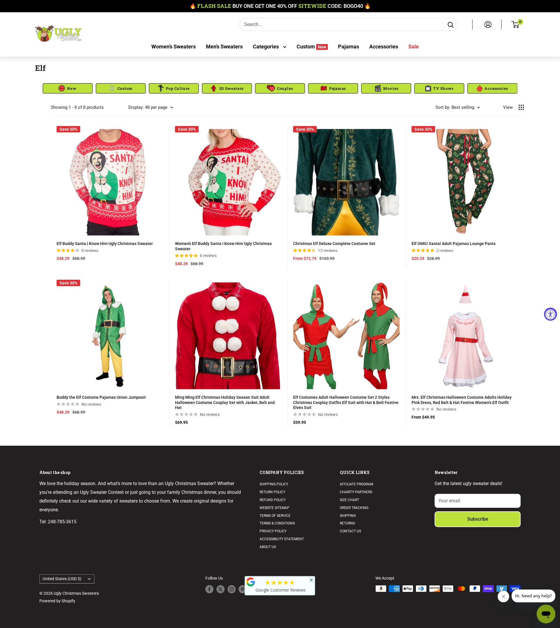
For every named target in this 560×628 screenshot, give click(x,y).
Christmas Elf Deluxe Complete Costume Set (334, 243)
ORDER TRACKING (354, 508)
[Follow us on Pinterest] (243, 589)
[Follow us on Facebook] (209, 589)
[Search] (450, 24)
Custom (311, 46)
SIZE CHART (349, 500)
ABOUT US (268, 547)
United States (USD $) (62, 578)
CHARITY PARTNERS (356, 492)
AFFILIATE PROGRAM (356, 484)
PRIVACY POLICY (273, 531)
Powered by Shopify (57, 601)
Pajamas (348, 46)
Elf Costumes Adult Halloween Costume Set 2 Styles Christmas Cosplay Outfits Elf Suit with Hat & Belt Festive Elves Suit (345, 402)
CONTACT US (350, 531)
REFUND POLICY (273, 500)
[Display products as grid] (521, 107)
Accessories (383, 46)
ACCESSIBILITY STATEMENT (282, 539)
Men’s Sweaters (224, 46)
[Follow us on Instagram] (232, 589)
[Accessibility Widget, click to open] (550, 314)
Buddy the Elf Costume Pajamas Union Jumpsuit (101, 397)
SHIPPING (348, 516)
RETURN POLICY (272, 492)
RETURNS (347, 523)
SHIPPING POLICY (274, 484)
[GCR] (251, 582)
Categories (266, 46)
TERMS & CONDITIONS (277, 523)
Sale (413, 46)
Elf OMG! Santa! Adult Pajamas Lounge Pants (454, 243)
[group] (68, 88)
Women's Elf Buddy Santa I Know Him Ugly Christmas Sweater (223, 246)
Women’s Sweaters (173, 46)
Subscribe (477, 519)
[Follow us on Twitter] (220, 589)
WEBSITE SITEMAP (274, 508)
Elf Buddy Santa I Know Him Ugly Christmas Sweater (105, 243)
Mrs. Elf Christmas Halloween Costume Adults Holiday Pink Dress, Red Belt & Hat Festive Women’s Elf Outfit (462, 400)
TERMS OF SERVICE (275, 516)
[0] (515, 24)
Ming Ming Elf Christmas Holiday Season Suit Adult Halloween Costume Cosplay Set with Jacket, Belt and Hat (225, 402)
